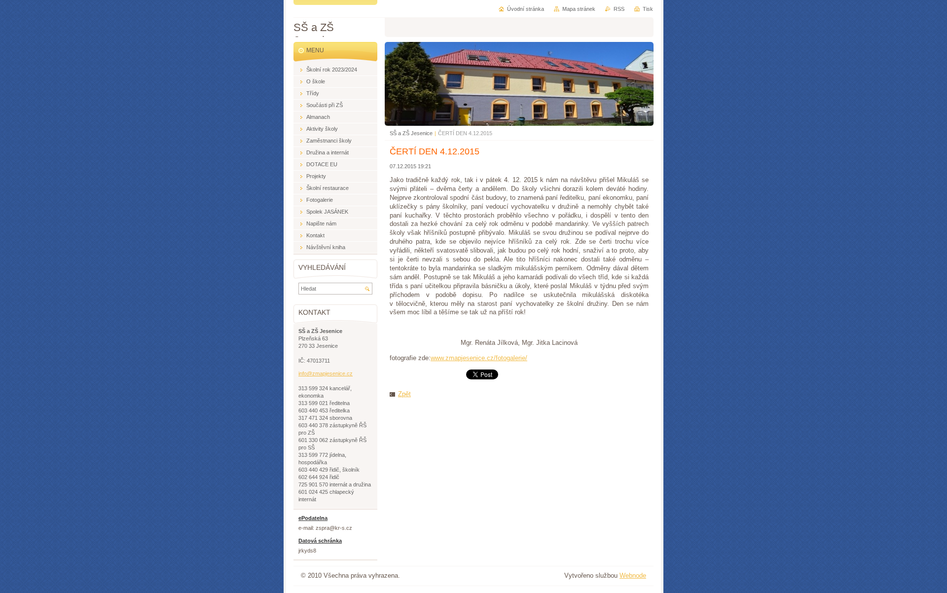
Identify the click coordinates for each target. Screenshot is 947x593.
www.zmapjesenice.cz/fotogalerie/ (479, 358)
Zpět (404, 394)
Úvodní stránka (525, 9)
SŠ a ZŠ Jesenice (411, 133)
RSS (619, 9)
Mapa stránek (578, 9)
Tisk (648, 9)
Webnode (632, 575)
